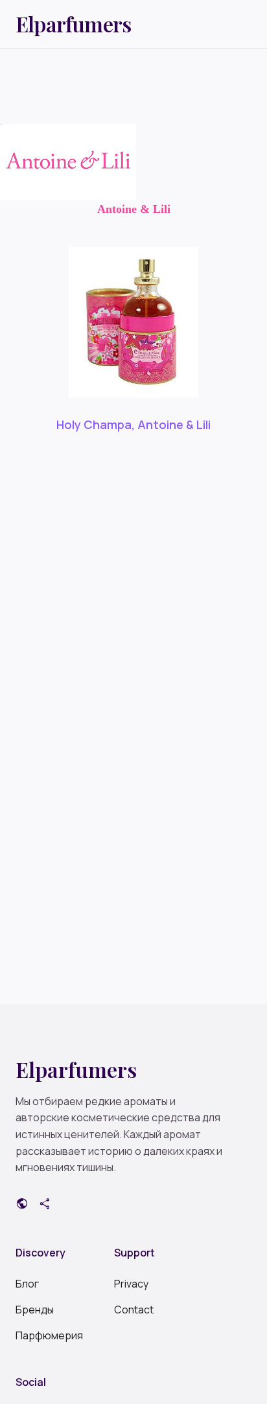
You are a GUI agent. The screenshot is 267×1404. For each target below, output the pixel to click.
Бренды (35, 1309)
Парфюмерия (49, 1335)
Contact (134, 1309)
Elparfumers (73, 24)
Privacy (131, 1284)
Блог (27, 1284)
